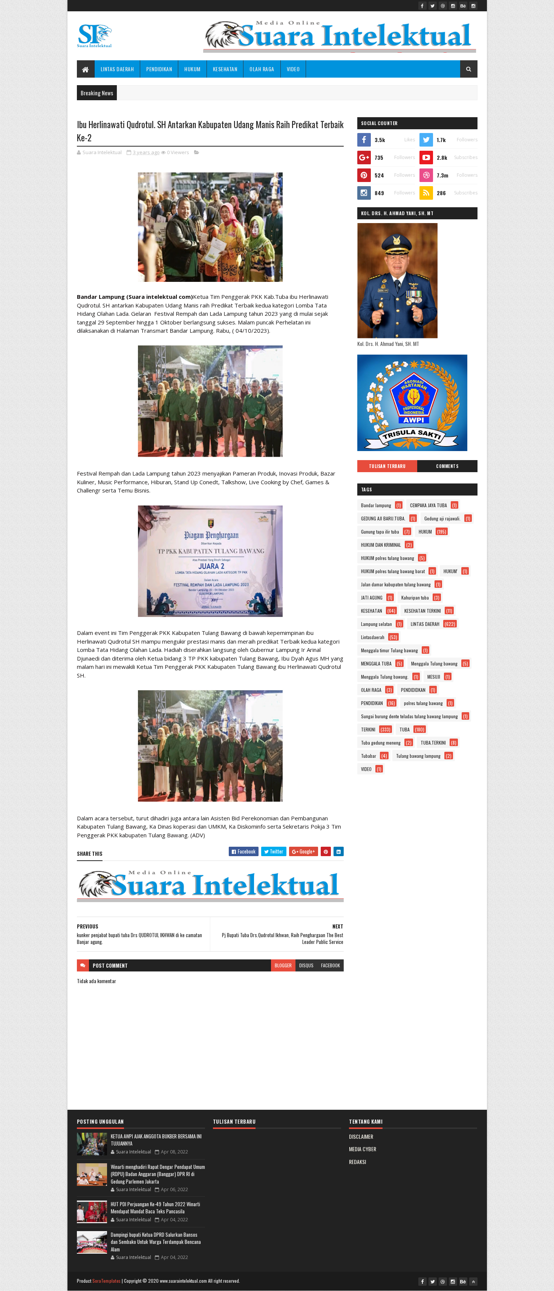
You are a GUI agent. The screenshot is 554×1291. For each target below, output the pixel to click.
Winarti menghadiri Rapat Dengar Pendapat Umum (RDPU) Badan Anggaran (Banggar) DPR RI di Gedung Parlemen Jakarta (158, 1174)
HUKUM (192, 69)
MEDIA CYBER (362, 1149)
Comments (447, 466)
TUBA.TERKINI (433, 742)
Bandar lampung (376, 505)
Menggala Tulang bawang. (385, 676)
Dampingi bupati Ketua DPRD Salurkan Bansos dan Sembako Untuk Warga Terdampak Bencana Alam (156, 1242)
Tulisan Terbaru (387, 466)
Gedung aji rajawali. (442, 518)
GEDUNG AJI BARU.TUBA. (383, 518)
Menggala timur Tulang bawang (389, 650)
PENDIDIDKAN (413, 690)
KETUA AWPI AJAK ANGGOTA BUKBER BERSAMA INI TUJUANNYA (156, 1139)
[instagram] (453, 6)
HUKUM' (451, 571)
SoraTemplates (106, 1280)
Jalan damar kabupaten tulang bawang (396, 584)
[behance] (463, 6)
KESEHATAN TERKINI (422, 610)
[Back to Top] (473, 1281)
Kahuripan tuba (415, 597)
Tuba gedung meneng (381, 742)
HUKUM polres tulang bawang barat (393, 571)
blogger (283, 965)
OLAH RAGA (261, 69)
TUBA (404, 729)
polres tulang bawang (423, 703)
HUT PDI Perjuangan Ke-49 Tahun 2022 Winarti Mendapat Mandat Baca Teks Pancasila (155, 1207)
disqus (306, 965)
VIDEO (293, 69)
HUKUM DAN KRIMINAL (381, 544)
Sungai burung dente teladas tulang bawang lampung (409, 716)
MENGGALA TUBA (376, 663)
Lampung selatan (376, 624)
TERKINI (368, 729)
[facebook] (422, 6)
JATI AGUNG (372, 597)
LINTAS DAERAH (117, 69)
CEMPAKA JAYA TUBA (428, 505)
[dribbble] (443, 6)
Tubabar (368, 756)
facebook (330, 965)
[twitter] (433, 6)
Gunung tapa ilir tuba (380, 531)
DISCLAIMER (361, 1136)
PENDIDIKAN (159, 69)
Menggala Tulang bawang (434, 663)
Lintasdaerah (372, 637)
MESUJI (433, 676)
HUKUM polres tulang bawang (387, 558)
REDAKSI (357, 1162)
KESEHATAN (225, 69)
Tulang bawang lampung (418, 756)
